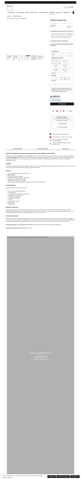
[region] (25, 39)
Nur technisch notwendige (63, 476)
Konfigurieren (51, 476)
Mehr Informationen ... (39, 475)
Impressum (10, 477)
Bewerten (69, 26)
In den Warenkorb (62, 103)
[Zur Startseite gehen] (10, 7)
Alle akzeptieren (75, 476)
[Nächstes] (73, 12)
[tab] (17, 149)
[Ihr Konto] (67, 7)
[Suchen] (64, 7)
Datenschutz (4, 477)
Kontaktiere (60, 91)
